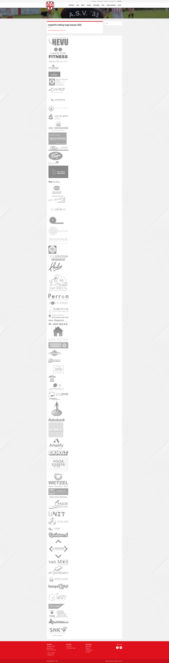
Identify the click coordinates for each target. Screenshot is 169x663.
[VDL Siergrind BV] (84, 126)
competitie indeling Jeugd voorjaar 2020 (57, 30)
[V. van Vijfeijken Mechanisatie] (84, 109)
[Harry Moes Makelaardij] (84, 378)
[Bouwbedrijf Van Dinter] (84, 74)
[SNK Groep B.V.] (84, 631)
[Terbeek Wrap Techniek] (84, 399)
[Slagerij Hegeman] (84, 360)
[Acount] (84, 90)
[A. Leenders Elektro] (84, 528)
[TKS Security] (84, 613)
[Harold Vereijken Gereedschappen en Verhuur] (84, 138)
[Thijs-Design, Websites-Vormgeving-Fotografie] (84, 394)
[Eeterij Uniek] (84, 250)
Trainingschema (112, 1)
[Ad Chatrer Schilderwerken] (84, 621)
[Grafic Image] (84, 579)
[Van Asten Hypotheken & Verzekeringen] (84, 334)
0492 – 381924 (51, 653)
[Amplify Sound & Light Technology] (84, 444)
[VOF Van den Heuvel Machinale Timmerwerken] (84, 497)
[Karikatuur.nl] (84, 535)
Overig (119, 5)
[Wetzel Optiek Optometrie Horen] (84, 480)
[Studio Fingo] (84, 156)
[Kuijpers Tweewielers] (84, 241)
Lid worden (119, 1)
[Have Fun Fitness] (84, 53)
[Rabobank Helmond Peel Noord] (84, 411)
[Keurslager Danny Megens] (84, 82)
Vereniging (71, 5)
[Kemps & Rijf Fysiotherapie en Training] (84, 586)
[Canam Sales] (84, 353)
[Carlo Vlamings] (84, 258)
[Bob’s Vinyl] (84, 302)
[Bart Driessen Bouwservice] (84, 549)
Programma (96, 5)
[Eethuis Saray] (84, 596)
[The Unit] (84, 513)
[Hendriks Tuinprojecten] (84, 100)
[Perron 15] (84, 296)
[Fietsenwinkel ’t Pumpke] (84, 68)
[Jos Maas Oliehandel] (84, 324)
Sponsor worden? (111, 5)
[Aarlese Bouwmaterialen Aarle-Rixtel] (84, 491)
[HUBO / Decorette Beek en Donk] (84, 267)
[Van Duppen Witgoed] (84, 320)
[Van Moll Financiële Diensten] (84, 562)
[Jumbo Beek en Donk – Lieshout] (84, 429)
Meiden (83, 5)
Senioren (89, 5)
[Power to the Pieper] (84, 387)
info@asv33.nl (51, 655)
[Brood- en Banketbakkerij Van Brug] (84, 283)
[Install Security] (84, 62)
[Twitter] (120, 647)
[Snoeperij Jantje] (84, 369)
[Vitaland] (84, 521)
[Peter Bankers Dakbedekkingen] (84, 181)
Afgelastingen (99, 1)
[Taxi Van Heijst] (84, 606)
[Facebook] (117, 647)
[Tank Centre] (84, 189)
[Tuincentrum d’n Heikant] (84, 199)
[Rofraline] (84, 231)
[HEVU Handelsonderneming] (84, 41)
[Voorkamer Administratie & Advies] (84, 464)
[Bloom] (84, 163)
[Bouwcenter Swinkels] (84, 316)
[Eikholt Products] (84, 453)
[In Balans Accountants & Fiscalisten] (84, 209)
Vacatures (106, 1)
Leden (102, 5)
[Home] (50, 5)
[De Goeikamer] (84, 570)
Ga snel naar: (93, 1)
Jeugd (77, 5)
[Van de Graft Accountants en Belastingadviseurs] (84, 117)
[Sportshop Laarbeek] (84, 345)
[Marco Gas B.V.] (84, 310)
